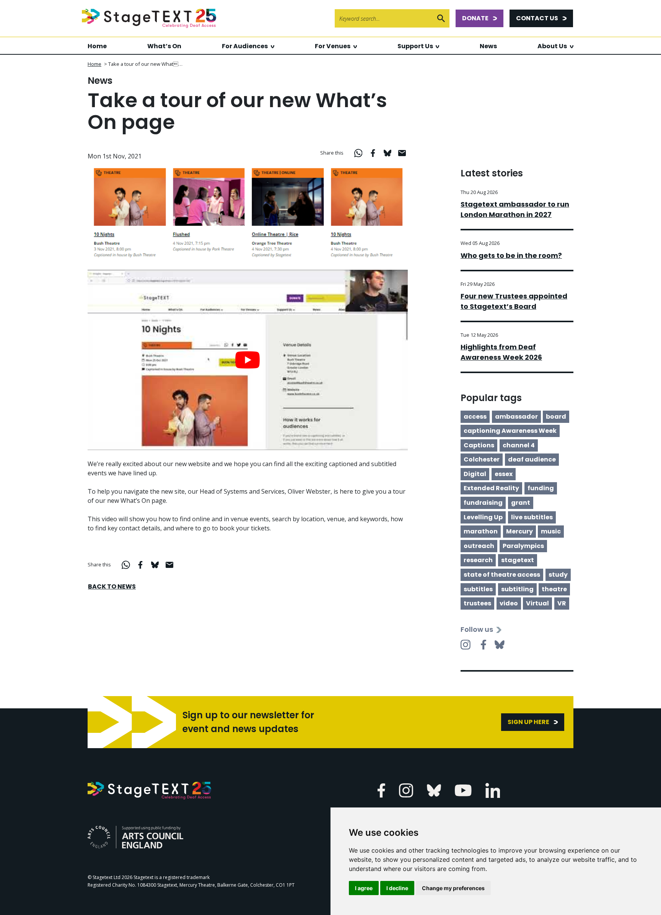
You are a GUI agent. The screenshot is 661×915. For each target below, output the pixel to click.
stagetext (517, 560)
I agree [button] (364, 888)
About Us (552, 46)
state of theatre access (502, 574)
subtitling (517, 589)
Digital (475, 474)
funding (540, 488)
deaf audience (532, 459)
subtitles (478, 589)
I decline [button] (397, 888)
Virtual (537, 603)
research (478, 560)
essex (504, 474)
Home (97, 46)
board (556, 416)
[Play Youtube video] (248, 360)
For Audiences (245, 46)
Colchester (482, 459)
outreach (479, 545)
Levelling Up (483, 517)
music (551, 531)
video (509, 603)
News (488, 46)
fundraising (483, 502)
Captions (479, 445)
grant (520, 502)
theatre (554, 589)
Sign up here (528, 722)
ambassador (516, 416)
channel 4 (519, 445)
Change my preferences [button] (453, 888)
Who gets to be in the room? (511, 255)
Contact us (537, 18)
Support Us (415, 46)
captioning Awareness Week (510, 430)
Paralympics (523, 545)
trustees (477, 603)
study (558, 574)
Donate (475, 18)
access (475, 416)
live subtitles (532, 517)
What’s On (164, 46)
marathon (481, 531)
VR (561, 603)
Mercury (519, 531)
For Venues (332, 46)
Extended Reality (491, 488)
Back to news (112, 586)
